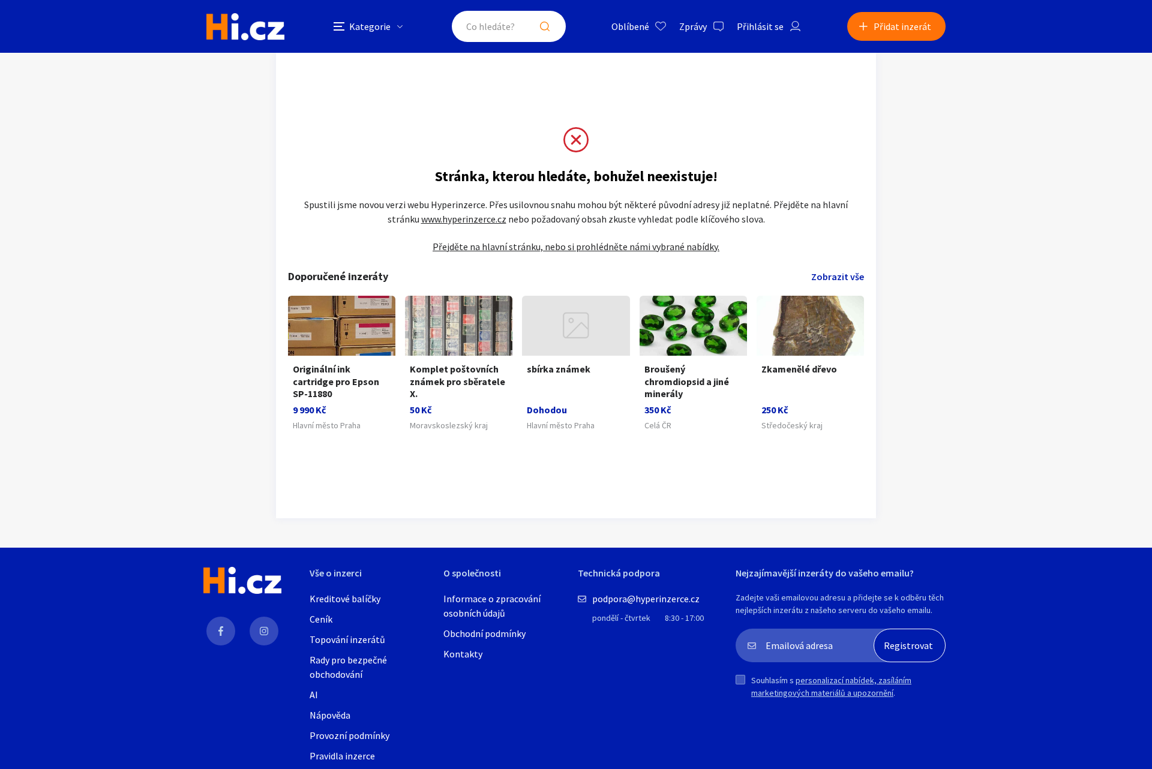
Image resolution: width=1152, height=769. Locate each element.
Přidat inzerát (902, 26)
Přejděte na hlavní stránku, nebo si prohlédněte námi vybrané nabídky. (576, 247)
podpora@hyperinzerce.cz (646, 599)
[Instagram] (264, 631)
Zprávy (693, 26)
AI (314, 695)
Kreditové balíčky (345, 599)
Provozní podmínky (349, 735)
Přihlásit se (760, 26)
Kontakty (462, 654)
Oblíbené (630, 26)
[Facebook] (220, 631)
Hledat (545, 26)
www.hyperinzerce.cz (463, 219)
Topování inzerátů (347, 639)
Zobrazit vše (837, 277)
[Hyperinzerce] (245, 26)
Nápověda (330, 715)
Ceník (321, 619)
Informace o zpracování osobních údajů (492, 606)
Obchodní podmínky (484, 633)
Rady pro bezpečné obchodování (348, 667)
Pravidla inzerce (342, 756)
